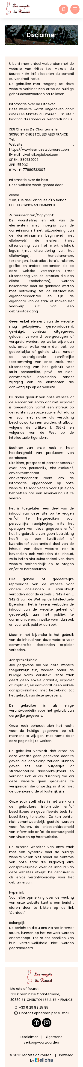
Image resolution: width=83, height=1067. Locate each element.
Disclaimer (29, 1037)
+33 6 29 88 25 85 (33, 1007)
